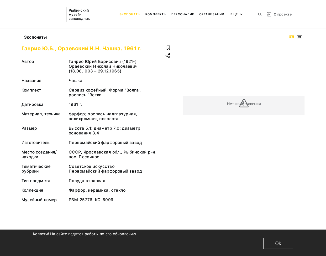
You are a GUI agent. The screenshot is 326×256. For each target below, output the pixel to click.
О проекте (283, 14)
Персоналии (183, 14)
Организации (211, 14)
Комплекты (156, 14)
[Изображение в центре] (299, 37)
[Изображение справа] (291, 37)
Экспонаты (130, 14)
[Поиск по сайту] (260, 14)
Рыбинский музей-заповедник (79, 14)
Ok (278, 243)
